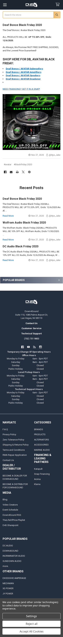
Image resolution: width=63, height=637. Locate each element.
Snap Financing (42, 474)
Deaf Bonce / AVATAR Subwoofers (24, 68)
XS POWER (8, 588)
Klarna (37, 484)
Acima (37, 479)
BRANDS (38, 429)
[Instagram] (40, 346)
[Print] (17, 171)
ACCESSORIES (41, 444)
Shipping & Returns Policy (16, 444)
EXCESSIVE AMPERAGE (14, 578)
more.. (6, 566)
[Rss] (34, 346)
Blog (5, 499)
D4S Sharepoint (10, 525)
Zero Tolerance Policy (13, 439)
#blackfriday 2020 (23, 164)
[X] (23, 171)
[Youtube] (28, 346)
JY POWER (8, 593)
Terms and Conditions (14, 450)
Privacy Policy (9, 434)
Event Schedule (10, 509)
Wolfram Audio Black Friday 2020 (24, 222)
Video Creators (10, 504)
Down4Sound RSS (12, 515)
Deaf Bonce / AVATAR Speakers (23, 75)
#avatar (7, 164)
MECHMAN (8, 583)
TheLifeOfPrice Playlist (14, 520)
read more (8, 215)
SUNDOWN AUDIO (12, 561)
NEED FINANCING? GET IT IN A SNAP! (21, 89)
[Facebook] (5, 171)
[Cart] (58, 4)
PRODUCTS (40, 434)
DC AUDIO (8, 545)
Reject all (31, 624)
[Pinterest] (29, 171)
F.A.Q (5, 429)
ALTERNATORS (41, 439)
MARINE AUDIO (42, 450)
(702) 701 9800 (31, 338)
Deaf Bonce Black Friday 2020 (22, 25)
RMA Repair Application (15, 455)
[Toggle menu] (5, 5)
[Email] (11, 171)
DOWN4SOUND (10, 551)
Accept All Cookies (32, 631)
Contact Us (8, 460)
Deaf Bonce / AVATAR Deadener (23, 79)
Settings (31, 616)
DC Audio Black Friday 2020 (20, 246)
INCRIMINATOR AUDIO (14, 556)
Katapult (38, 469)
